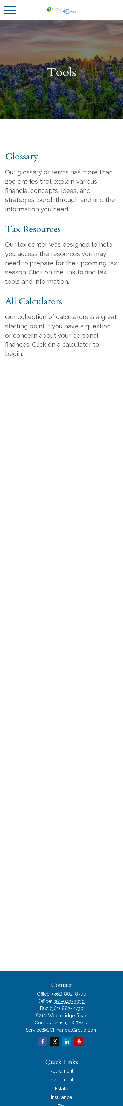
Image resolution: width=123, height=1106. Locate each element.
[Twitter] (54, 1041)
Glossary (21, 156)
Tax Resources (33, 229)
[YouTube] (78, 1041)
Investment (61, 1079)
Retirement (61, 1071)
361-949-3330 (69, 1001)
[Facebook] (42, 1041)
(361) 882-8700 (69, 994)
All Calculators (33, 301)
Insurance (61, 1097)
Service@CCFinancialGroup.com (62, 1030)
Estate (61, 1088)
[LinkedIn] (66, 1041)
